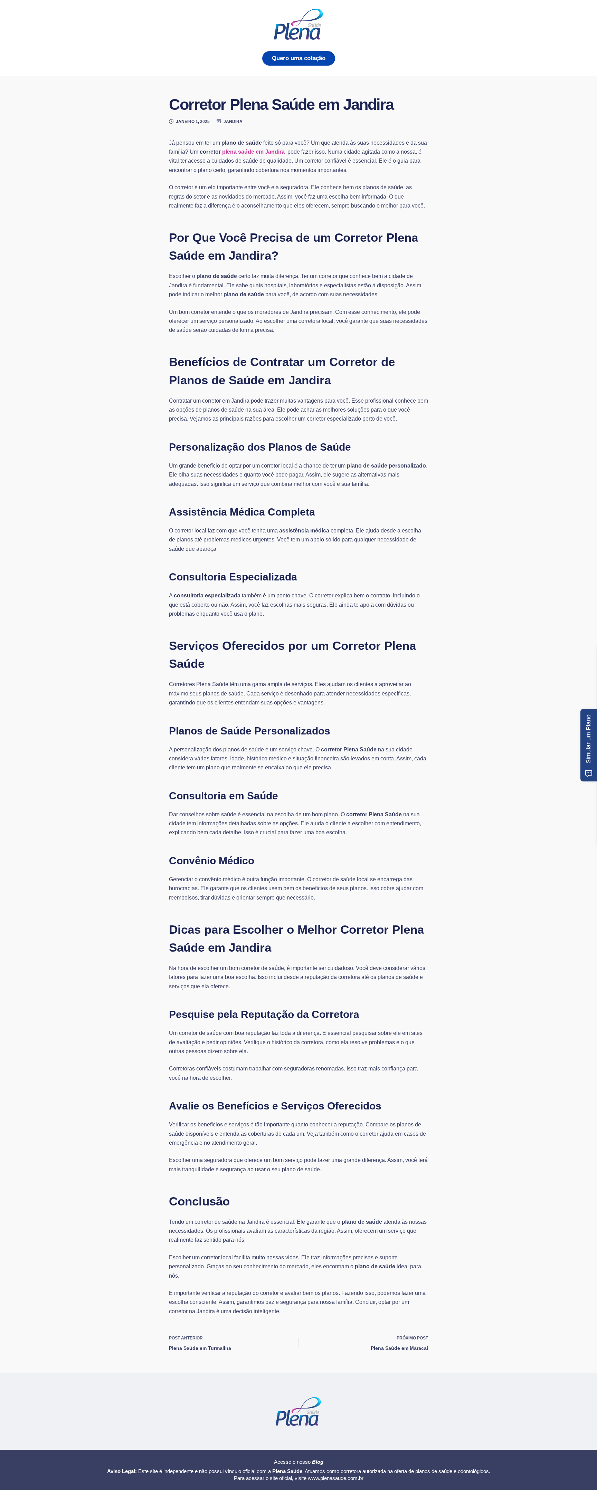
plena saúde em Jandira (254, 152)
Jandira (233, 121)
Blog (317, 1462)
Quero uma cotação (298, 58)
